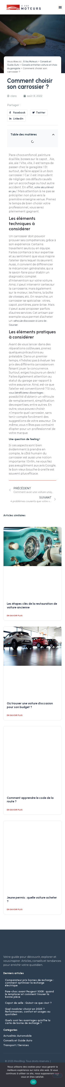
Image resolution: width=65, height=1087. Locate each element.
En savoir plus (14, 615)
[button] (60, 7)
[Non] (57, 1075)
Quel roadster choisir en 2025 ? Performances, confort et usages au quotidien (27, 1011)
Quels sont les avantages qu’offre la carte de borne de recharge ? (27, 1022)
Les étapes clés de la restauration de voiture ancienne (32, 605)
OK (33, 1082)
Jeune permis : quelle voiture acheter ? (32, 899)
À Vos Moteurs (30, 61)
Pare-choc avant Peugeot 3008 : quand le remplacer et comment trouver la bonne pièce (29, 994)
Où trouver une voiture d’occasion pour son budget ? (30, 705)
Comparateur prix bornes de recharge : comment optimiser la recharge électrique (29, 982)
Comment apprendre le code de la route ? (30, 799)
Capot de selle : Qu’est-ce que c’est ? (28, 1002)
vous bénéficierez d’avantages (26, 392)
